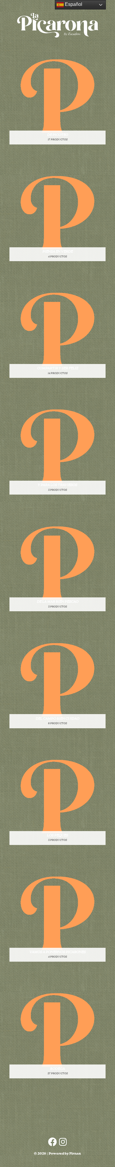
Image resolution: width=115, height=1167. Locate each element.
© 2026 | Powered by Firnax (57, 1153)
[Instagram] (62, 1141)
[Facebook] (52, 1141)
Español (73, 4)
